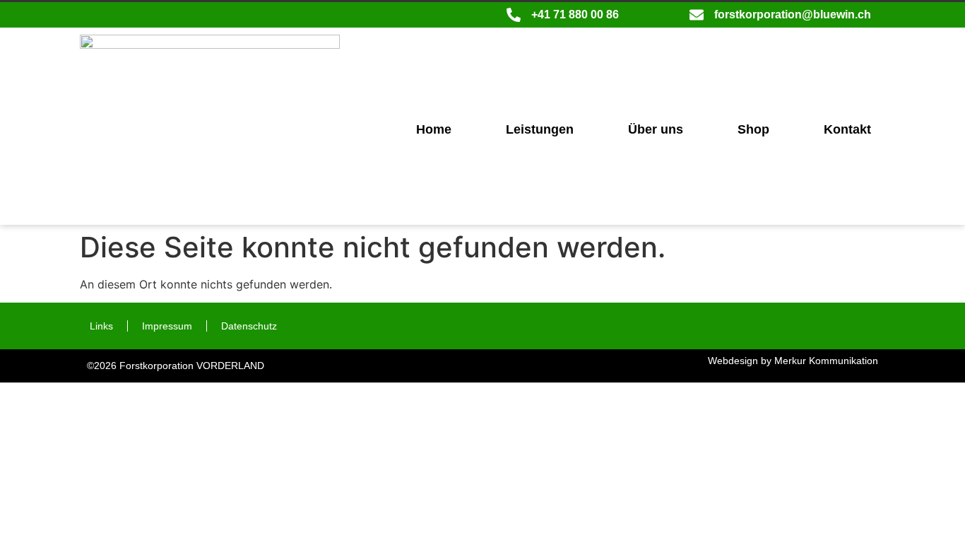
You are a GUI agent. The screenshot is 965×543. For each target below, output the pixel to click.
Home (433, 129)
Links (101, 326)
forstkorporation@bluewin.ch (792, 14)
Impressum (167, 326)
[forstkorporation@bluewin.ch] (696, 15)
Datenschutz (249, 326)
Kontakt (847, 129)
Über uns (655, 129)
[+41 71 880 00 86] (514, 15)
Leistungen (540, 129)
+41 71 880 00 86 (575, 14)
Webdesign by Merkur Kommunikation (793, 360)
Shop (753, 129)
